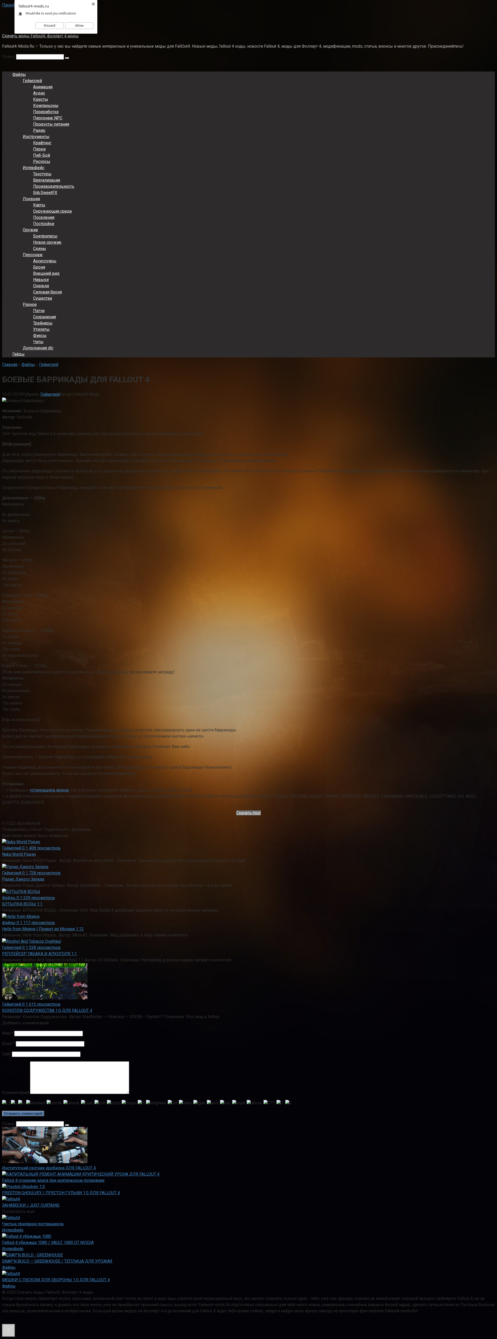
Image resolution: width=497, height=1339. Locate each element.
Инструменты (36, 136)
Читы (38, 341)
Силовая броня (47, 292)
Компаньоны (46, 105)
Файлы (19, 74)
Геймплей (32, 80)
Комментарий (15, 1092)
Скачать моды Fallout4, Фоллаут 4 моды (40, 35)
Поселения (43, 217)
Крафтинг (42, 142)
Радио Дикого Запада (23, 879)
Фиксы (40, 335)
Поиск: (9, 56)
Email (8, 1043)
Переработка (46, 111)
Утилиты (41, 329)
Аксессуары (44, 260)
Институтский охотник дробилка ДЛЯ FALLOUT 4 (49, 1167)
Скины (39, 248)
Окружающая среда (52, 211)
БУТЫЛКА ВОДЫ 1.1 (22, 904)
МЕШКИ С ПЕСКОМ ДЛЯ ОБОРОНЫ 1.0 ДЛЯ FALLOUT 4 (56, 1279)
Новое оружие (47, 242)
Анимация (43, 86)
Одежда (41, 285)
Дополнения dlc (38, 347)
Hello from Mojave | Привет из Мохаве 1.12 (43, 928)
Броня (39, 267)
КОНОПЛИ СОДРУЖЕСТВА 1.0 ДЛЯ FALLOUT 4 (47, 1010)
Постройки (43, 223)
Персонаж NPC (47, 118)
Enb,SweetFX (45, 192)
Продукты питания (51, 124)
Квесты (40, 99)
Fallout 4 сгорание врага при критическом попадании (53, 1180)
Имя (7, 1033)
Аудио (39, 93)
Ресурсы (41, 161)
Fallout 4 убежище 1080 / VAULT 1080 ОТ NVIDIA (48, 1242)
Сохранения (44, 316)
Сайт (6, 1054)
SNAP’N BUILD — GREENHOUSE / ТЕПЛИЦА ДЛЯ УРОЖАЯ (57, 1261)
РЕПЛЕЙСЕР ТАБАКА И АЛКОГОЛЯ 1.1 (39, 953)
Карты (39, 205)
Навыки (41, 279)
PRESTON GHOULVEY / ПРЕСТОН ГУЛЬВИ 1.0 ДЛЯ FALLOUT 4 (61, 1192)
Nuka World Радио (19, 854)
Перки (39, 149)
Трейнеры (43, 323)
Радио (39, 130)
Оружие (30, 229)
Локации (31, 198)
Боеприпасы (45, 236)
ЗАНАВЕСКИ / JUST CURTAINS (31, 1205)
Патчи (39, 310)
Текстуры (42, 173)
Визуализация (46, 180)
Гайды (18, 354)
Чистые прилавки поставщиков (33, 1223)
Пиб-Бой (41, 155)
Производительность (53, 186)
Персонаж (33, 254)
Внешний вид (46, 273)
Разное (30, 304)
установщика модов (49, 790)
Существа (42, 298)
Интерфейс (33, 167)
